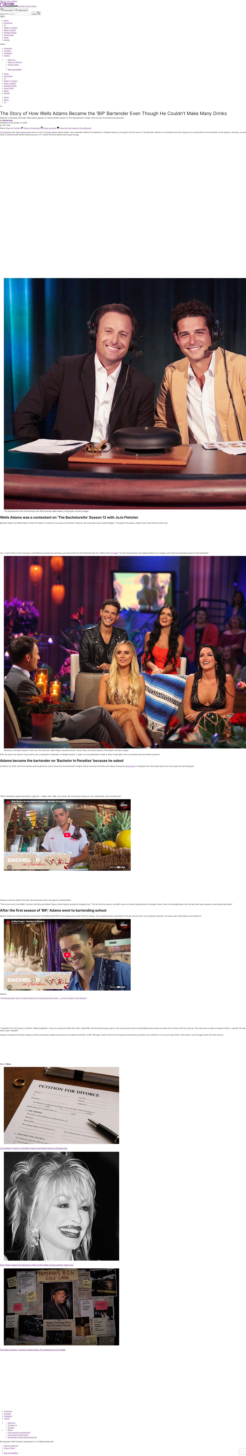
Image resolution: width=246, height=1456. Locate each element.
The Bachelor (5, 132)
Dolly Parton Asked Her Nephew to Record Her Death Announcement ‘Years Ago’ (37, 1265)
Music (6, 37)
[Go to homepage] (9, 1407)
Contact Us (12, 1425)
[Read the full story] (61, 1143)
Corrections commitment (18, 1435)
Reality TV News (10, 28)
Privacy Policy (13, 65)
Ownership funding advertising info (22, 1437)
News (6, 20)
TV (5, 25)
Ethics (10, 1430)
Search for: (5, 14)
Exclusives (8, 23)
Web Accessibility (15, 69)
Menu (2, 16)
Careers (11, 1428)
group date (129, 766)
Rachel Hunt (7, 120)
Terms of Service (15, 62)
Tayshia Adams (51, 132)
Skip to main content (8, 1)
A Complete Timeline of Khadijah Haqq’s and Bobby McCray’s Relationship (33, 1148)
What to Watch (10, 30)
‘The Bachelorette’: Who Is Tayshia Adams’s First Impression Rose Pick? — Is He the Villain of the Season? (43, 998)
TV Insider (114, 553)
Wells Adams (21, 132)
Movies (7, 40)
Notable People (10, 33)
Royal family (9, 35)
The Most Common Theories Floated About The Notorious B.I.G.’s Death (32, 1350)
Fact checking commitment (19, 1432)
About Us (11, 60)
